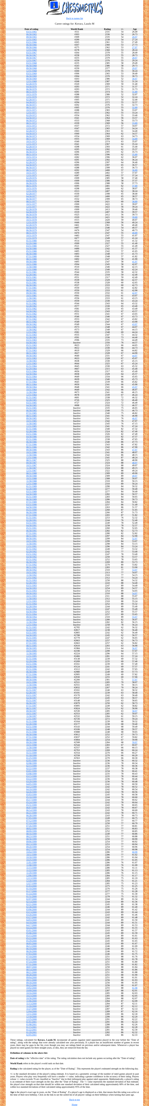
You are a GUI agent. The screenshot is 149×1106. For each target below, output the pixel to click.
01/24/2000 (31, 894)
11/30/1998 (31, 747)
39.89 (134, 217)
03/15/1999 (31, 776)
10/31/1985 (31, 421)
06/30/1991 (31, 530)
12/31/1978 (31, 222)
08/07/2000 (31, 967)
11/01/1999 (31, 862)
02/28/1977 (31, 193)
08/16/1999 (31, 834)
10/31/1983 (31, 358)
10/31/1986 (31, 452)
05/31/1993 (31, 591)
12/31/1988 (31, 483)
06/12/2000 (31, 946)
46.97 (134, 418)
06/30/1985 (31, 410)
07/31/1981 (31, 288)
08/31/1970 (31, 92)
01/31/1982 (31, 303)
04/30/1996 (31, 666)
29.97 (134, 68)
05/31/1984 (31, 376)
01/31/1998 (31, 721)
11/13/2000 (31, 1003)
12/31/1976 (31, 191)
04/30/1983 (31, 342)
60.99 (134, 852)
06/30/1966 (31, 45)
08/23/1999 (31, 836)
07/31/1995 (31, 643)
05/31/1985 (31, 408)
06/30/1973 (31, 136)
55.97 (134, 617)
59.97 (134, 742)
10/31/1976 (31, 188)
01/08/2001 (31, 1024)
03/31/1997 (31, 695)
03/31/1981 (31, 277)
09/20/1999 (31, 847)
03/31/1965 (31, 31)
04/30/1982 (31, 311)
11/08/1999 (31, 865)
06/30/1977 (31, 199)
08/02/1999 (31, 828)
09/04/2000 (31, 977)
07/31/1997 (31, 706)
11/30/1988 (31, 481)
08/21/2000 (31, 972)
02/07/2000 (31, 899)
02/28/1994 (31, 606)
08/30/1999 (31, 839)
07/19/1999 (31, 823)
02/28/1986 (31, 431)
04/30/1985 (31, 405)
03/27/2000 (31, 917)
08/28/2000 (31, 975)
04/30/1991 (31, 525)
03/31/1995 (31, 632)
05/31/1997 (31, 700)
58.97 (134, 711)
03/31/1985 (31, 402)
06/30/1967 (31, 55)
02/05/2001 (31, 1035)
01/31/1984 (31, 366)
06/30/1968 (31, 65)
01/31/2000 (31, 896)
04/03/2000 (31, 920)
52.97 (134, 538)
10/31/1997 (31, 713)
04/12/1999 (31, 787)
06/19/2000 (31, 949)
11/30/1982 (31, 329)
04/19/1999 (31, 789)
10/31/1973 (31, 141)
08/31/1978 (31, 217)
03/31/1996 (31, 664)
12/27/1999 (31, 883)
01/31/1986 (31, 429)
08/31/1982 (31, 321)
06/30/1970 (31, 89)
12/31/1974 (31, 159)
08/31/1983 (31, 353)
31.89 (134, 92)
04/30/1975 (31, 165)
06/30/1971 (31, 105)
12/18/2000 (31, 1016)
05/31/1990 (31, 510)
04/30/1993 (31, 588)
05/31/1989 (31, 497)
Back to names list (74, 18)
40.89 (134, 233)
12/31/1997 (31, 719)
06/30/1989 (31, 499)
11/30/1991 (31, 544)
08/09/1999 (31, 831)
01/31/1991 (31, 517)
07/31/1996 (31, 674)
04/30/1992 (31, 557)
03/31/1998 (31, 726)
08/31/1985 (31, 416)
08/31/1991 (31, 536)
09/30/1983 (31, 355)
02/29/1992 (31, 551)
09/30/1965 (31, 37)
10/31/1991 (31, 541)
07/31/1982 (31, 319)
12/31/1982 (31, 332)
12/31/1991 (31, 546)
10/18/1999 (31, 857)
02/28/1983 (31, 337)
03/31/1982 (31, 308)
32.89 (134, 107)
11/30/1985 (31, 423)
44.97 (134, 355)
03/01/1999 (31, 771)
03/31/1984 (31, 371)
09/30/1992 (31, 570)
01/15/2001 (31, 1027)
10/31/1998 (31, 745)
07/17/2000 (31, 959)
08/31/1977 (31, 201)
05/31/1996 (31, 669)
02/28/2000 (31, 907)
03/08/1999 (31, 773)
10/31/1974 (31, 157)
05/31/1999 (31, 805)
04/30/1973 (31, 133)
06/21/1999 (31, 813)
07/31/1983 (31, 350)
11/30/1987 (31, 468)
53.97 (134, 570)
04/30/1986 (31, 436)
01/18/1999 (31, 755)
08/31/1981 (31, 290)
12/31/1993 (31, 601)
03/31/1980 (31, 246)
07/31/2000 (31, 964)
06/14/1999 (31, 810)
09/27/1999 (31, 849)
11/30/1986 (31, 455)
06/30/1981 (31, 285)
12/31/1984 (31, 395)
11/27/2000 (31, 1009)
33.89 (134, 123)
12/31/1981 (31, 301)
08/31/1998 (31, 739)
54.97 (134, 593)
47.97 (134, 449)
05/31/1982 (31, 314)
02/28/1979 (31, 225)
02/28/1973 (31, 131)
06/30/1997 (31, 703)
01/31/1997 (31, 690)
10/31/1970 (31, 94)
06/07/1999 (31, 807)
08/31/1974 (31, 154)
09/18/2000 (31, 982)
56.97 (134, 648)
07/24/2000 (31, 962)
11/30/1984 (31, 392)
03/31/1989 (31, 491)
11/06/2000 (31, 1001)
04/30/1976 (31, 180)
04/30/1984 (31, 374)
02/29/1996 (31, 661)
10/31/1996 (31, 682)
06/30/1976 (31, 183)
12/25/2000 (31, 1019)
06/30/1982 (31, 316)
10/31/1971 (31, 110)
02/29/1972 (31, 115)
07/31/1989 (31, 502)
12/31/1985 (31, 426)
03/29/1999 (31, 781)
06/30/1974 (31, 152)
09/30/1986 (31, 449)
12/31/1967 (31, 60)
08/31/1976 (31, 186)
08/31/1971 (31, 107)
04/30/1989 (31, 494)
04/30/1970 (31, 86)
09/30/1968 (31, 68)
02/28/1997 (31, 692)
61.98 (134, 988)
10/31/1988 (31, 478)
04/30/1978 (31, 212)
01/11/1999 (31, 753)
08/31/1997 (31, 708)
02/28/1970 (31, 84)
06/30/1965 (31, 34)
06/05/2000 (31, 943)
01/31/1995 (31, 627)
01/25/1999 (31, 758)
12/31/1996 (31, 687)
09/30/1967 (31, 58)
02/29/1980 (31, 243)
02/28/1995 (31, 630)
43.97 (134, 324)
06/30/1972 (31, 120)
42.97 (134, 293)
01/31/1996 (31, 659)
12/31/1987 (31, 470)
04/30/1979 (31, 227)
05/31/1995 (31, 638)
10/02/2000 (31, 988)
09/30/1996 (31, 679)
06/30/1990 (31, 512)
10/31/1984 (31, 389)
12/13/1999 (31, 878)
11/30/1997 (31, 716)
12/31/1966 (31, 50)
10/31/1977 (31, 204)
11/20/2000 (31, 1006)
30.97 (134, 79)
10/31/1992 (31, 572)
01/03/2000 (31, 886)
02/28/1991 (31, 520)
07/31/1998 (31, 737)
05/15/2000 (31, 935)
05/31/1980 (31, 251)
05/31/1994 (31, 614)
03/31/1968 (31, 63)
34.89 (134, 139)
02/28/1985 (31, 400)
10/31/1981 (31, 295)
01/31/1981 (31, 272)
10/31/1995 (31, 651)
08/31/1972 (31, 123)
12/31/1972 (31, 128)
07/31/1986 (31, 444)
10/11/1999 (31, 854)
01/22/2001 (31, 1029)
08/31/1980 (31, 259)
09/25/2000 (31, 985)
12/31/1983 (31, 363)
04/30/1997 (31, 698)
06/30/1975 (31, 167)
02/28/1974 (31, 146)
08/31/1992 (31, 567)
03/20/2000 (31, 915)
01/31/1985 (31, 397)
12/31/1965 (31, 39)
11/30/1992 (31, 575)
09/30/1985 (31, 418)
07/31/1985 (31, 413)
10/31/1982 (31, 327)
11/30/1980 (31, 267)
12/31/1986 (31, 457)
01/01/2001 (31, 1022)
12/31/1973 (31, 144)
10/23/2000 (31, 996)
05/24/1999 (31, 802)
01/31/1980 (31, 240)
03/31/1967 (31, 52)
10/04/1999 (31, 852)
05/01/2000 (31, 930)
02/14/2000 (31, 901)
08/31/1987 (31, 460)
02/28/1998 (31, 724)
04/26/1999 (31, 792)
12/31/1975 (31, 175)
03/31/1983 (31, 340)
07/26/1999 (31, 826)
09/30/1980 (31, 261)
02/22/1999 (31, 768)
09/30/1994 (31, 617)
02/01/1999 (31, 760)
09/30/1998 (31, 742)
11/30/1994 (31, 622)
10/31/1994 (31, 619)
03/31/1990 (31, 504)
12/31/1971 (31, 112)
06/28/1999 (31, 815)
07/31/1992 (31, 564)
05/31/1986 (31, 439)
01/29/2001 (31, 1032)
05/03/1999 (31, 794)
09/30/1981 (31, 293)
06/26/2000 (31, 951)
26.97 (134, 37)
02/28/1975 (31, 162)
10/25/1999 (31, 860)
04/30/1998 (31, 729)
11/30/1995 (31, 653)
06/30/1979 (31, 230)
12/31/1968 (31, 71)
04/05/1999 (31, 784)
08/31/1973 (31, 139)
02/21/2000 (31, 904)
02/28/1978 (31, 209)
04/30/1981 (31, 280)
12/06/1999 (31, 875)
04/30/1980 (31, 248)
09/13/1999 (31, 844)
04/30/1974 (31, 149)
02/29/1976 (31, 178)
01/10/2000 (31, 888)
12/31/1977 (31, 207)
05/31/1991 (31, 528)
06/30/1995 (31, 640)
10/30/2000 (31, 998)
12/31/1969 (31, 81)
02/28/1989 (31, 489)
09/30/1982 (31, 324)
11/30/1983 (31, 361)
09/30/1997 (31, 711)
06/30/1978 (31, 214)
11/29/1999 (31, 873)
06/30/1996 (31, 672)
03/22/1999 (31, 779)
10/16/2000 (31, 993)
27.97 (134, 47)
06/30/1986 (31, 442)
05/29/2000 (31, 941)
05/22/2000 (31, 938)
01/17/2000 (31, 891)
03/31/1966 (31, 42)
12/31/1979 (31, 238)
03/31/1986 (31, 434)
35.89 (134, 154)
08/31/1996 (31, 677)
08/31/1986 (31, 447)
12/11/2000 (31, 1014)
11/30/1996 (31, 685)
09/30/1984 (31, 387)
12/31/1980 (31, 269)
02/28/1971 (31, 99)
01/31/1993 (31, 580)
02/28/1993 (31, 583)
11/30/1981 (31, 298)
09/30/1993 (31, 593)
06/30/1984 (31, 379)
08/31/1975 (31, 170)
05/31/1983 (31, 345)
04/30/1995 (31, 635)
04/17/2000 (31, 925)
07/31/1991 (31, 533)
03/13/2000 (31, 912)
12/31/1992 (31, 578)
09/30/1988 (31, 476)
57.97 (134, 679)
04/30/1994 (31, 611)
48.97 (134, 463)
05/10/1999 (31, 797)
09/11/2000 (31, 980)
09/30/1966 (31, 47)
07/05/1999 (31, 818)
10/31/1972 (31, 126)
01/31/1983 (31, 335)
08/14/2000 (31, 969)
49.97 (134, 476)
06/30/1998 (31, 734)
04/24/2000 (31, 928)
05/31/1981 (31, 282)
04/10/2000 (31, 922)
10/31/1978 (31, 220)
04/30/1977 (31, 196)
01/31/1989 (31, 486)
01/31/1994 (31, 604)
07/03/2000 (31, 954)
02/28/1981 (31, 274)
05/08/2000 (31, 933)
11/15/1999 (31, 868)
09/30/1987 (31, 463)
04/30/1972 (31, 118)
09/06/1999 (31, 841)
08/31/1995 (31, 645)
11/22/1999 (31, 870)
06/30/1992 (31, 562)
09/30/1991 (31, 538)
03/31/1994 (31, 609)
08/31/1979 (31, 233)
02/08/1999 (31, 763)
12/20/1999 (31, 881)
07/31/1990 (31, 515)
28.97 (134, 58)
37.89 (134, 186)
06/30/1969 (31, 76)
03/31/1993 (31, 585)
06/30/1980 (31, 254)
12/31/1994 (31, 625)
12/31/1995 (31, 656)
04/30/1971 (31, 102)
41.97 (134, 261)
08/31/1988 (31, 473)
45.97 (134, 387)
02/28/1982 (31, 306)
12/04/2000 (31, 1011)
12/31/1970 (31, 97)
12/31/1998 (31, 750)
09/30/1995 (31, 648)
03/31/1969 (31, 73)
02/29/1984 (31, 369)
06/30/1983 (31, 348)
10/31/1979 (31, 235)
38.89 (134, 201)
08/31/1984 (31, 384)
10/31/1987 (31, 465)
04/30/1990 (31, 507)
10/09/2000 (31, 990)
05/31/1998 (31, 732)
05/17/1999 (31, 800)
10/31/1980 (31, 264)
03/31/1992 (31, 554)
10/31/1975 (31, 173)
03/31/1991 (31, 523)
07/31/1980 (31, 256)
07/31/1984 (31, 382)
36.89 (134, 170)
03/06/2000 (31, 909)
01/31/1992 (31, 549)
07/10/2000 (31, 956)
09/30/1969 (31, 79)
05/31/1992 (31, 559)
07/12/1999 (31, 820)
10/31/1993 (31, 596)
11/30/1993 (31, 598)
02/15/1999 (31, 766)
